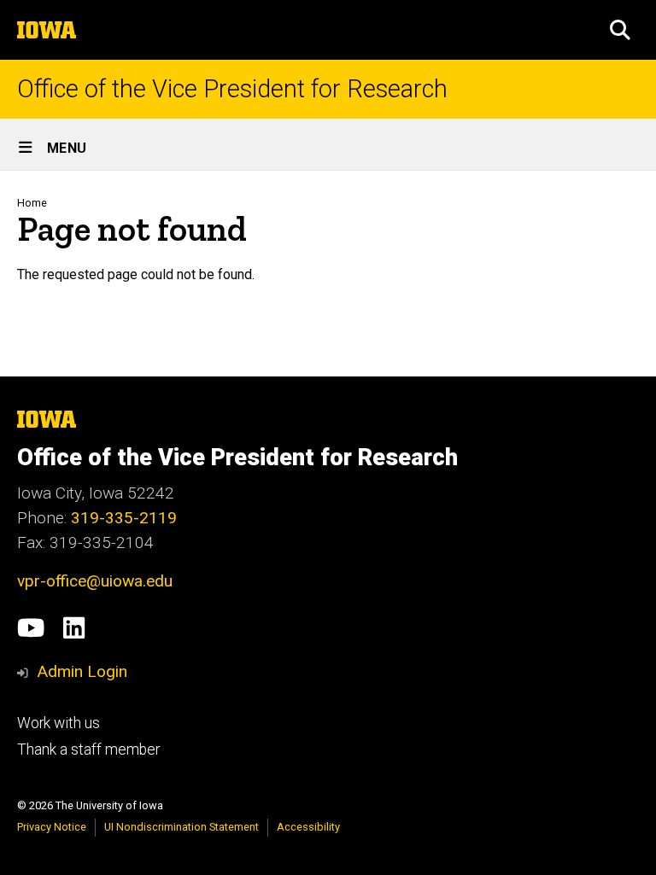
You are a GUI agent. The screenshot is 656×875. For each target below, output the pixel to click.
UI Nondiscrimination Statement (181, 826)
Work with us (58, 723)
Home (32, 202)
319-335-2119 (124, 518)
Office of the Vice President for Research (232, 89)
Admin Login (82, 671)
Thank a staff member (88, 749)
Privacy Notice (51, 826)
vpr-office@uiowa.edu (95, 581)
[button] (620, 30)
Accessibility (308, 826)
